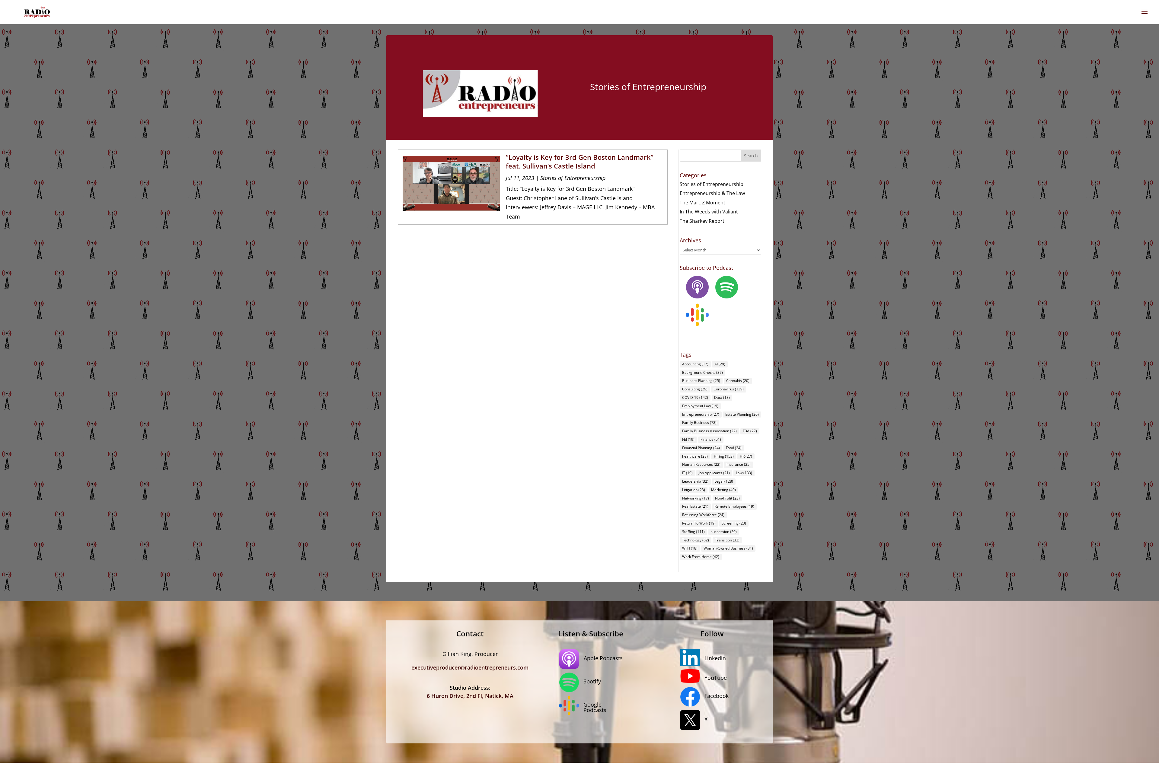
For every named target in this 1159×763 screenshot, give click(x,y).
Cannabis (737, 380)
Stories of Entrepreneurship (572, 177)
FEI (688, 439)
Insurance (738, 464)
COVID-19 (695, 397)
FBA (750, 431)
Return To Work (699, 523)
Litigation (693, 489)
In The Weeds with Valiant (709, 211)
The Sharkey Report (702, 221)
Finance (711, 439)
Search (751, 156)
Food (734, 447)
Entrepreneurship (700, 414)
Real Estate (695, 506)
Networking (695, 498)
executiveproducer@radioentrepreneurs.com (469, 667)
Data (722, 397)
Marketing (723, 489)
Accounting (695, 364)
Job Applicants (714, 472)
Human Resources (701, 464)
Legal (723, 481)
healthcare (695, 456)
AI (719, 364)
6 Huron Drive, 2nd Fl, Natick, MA (470, 695)
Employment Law (700, 405)
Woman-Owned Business (728, 548)
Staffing (693, 531)
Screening (734, 523)
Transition (727, 540)
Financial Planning (701, 447)
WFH (690, 548)
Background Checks (702, 372)
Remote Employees (734, 506)
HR (746, 456)
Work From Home (700, 556)
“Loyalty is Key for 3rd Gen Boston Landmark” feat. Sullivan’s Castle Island (579, 161)
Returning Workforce (703, 514)
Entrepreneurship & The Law (712, 193)
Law (744, 472)
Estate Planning (742, 414)
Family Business (699, 422)
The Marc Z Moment (702, 202)
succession (724, 531)
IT (687, 472)
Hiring (724, 456)
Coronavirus (729, 389)
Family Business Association (709, 431)
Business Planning (701, 380)
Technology (695, 540)
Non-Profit (727, 498)
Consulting (694, 389)
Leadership (695, 481)
